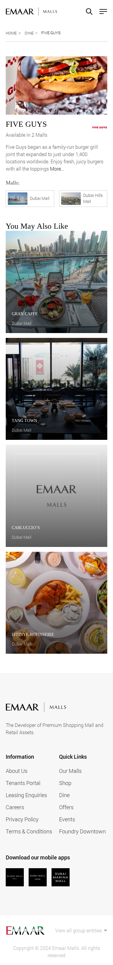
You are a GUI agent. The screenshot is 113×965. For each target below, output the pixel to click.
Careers (15, 807)
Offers (66, 807)
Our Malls (70, 770)
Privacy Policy (22, 819)
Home (11, 33)
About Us (16, 770)
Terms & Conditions (29, 831)
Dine (29, 33)
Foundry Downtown (82, 831)
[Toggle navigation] (101, 11)
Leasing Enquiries (26, 795)
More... (57, 168)
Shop (65, 783)
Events (67, 819)
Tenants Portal (23, 783)
